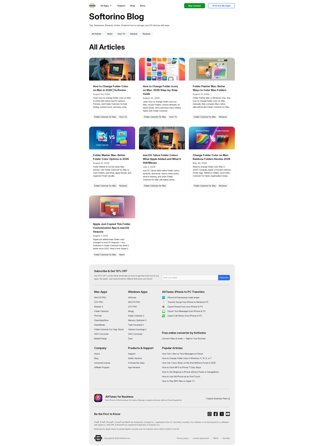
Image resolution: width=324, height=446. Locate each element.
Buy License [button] (194, 5)
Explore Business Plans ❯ (218, 398)
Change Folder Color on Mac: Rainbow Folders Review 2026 (211, 157)
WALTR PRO (100, 297)
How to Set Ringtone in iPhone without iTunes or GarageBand (190, 372)
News (110, 34)
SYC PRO (98, 302)
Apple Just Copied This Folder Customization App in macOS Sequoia (111, 228)
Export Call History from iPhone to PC (185, 315)
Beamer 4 (98, 306)
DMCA (215, 438)
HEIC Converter (101, 334)
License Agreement (201, 438)
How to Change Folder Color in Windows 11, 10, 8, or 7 (187, 358)
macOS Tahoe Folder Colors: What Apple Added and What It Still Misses (162, 159)
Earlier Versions (135, 358)
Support (121, 5)
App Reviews (134, 367)
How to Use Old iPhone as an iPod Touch (181, 376)
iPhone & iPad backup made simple (183, 297)
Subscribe (224, 277)
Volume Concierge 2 (137, 329)
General (133, 34)
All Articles (96, 34)
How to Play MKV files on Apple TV (178, 381)
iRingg (131, 311)
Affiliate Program (101, 367)
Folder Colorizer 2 (136, 315)
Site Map (226, 438)
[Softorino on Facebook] (216, 414)
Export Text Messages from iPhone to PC (187, 311)
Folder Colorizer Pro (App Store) (109, 329)
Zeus (130, 338)
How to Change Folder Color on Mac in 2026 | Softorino (110, 88)
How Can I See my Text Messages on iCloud (182, 353)
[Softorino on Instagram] (210, 414)
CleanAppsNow (101, 320)
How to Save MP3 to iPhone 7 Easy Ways (181, 367)
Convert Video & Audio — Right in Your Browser (184, 338)
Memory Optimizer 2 (137, 320)
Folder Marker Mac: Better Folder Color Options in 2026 (111, 157)
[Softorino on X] (222, 414)
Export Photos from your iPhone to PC (185, 306)
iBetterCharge (100, 338)
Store (142, 5)
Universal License (102, 363)
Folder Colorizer (101, 311)
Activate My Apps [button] (221, 5)
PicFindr (98, 315)
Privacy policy (183, 438)
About (97, 353)
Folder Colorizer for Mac (105, 117)
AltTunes (132, 297)
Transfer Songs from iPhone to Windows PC (188, 302)
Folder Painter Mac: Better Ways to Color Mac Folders (209, 88)
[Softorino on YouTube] (228, 414)
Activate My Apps (136, 363)
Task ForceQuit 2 (136, 325)
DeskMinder (99, 325)
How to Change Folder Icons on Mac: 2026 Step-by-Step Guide (160, 90)
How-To (121, 34)
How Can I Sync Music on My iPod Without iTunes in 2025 (189, 363)
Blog (132, 5)
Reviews (146, 34)
